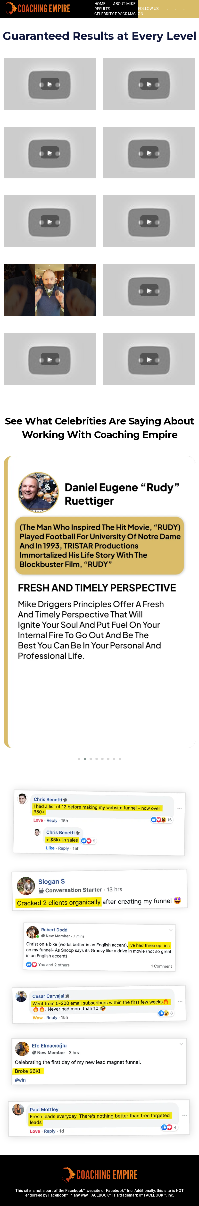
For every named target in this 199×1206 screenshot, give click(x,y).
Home (99, 3)
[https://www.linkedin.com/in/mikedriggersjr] (175, 9)
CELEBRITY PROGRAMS (115, 14)
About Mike (124, 3)
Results (102, 9)
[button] (79, 759)
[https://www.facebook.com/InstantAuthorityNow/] (183, 9)
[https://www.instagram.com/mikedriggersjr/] (167, 9)
